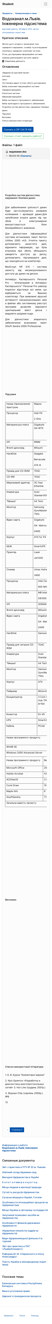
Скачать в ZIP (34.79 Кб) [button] (18, 129)
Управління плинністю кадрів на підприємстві (20, 1232)
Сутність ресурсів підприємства (20, 1192)
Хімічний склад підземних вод (19, 1172)
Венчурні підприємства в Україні (20, 1177)
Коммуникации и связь (26, 13)
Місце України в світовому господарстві (25, 1210)
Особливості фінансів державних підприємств (21, 1224)
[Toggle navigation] (46, 4)
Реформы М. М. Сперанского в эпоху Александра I (23, 1255)
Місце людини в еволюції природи (21, 1187)
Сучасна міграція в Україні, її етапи (22, 1197)
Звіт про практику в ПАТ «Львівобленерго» (16, 1247)
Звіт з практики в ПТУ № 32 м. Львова (23, 1167)
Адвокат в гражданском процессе (21, 1296)
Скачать (26, 155)
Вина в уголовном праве (16, 1291)
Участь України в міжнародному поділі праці (24, 1263)
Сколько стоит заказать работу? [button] (23, 136)
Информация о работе (20, 1148)
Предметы (7, 13)
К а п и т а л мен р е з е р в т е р (19, 1182)
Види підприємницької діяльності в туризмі (22, 1239)
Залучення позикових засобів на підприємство (20, 1216)
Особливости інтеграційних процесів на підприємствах (25, 1203)
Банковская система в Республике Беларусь (22, 1284)
